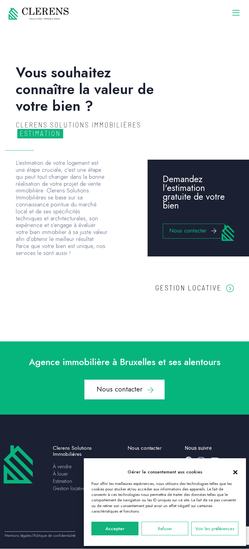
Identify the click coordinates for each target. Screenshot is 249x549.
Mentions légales (18, 535)
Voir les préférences (214, 528)
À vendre (62, 466)
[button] (235, 472)
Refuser (165, 528)
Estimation (62, 481)
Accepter (114, 528)
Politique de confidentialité (54, 535)
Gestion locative (188, 287)
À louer (60, 473)
